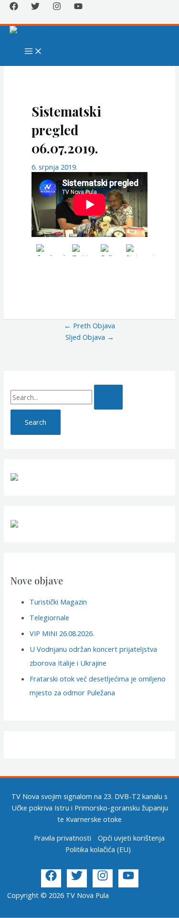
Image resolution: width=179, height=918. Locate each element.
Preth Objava (89, 325)
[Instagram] (57, 7)
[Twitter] (35, 7)
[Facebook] (14, 7)
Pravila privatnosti (62, 837)
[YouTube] (78, 7)
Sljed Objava (89, 337)
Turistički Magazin (58, 601)
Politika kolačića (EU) (98, 849)
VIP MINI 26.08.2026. (62, 633)
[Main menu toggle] (33, 51)
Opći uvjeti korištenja (131, 837)
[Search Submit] (108, 397)
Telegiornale (49, 617)
